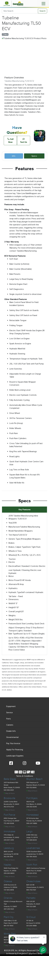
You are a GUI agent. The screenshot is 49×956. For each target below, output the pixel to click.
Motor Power (14, 580)
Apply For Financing (14, 749)
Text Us (23, 142)
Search (42, 11)
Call (10, 140)
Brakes (11, 543)
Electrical (12, 566)
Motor (11, 576)
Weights (12, 615)
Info (13, 156)
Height (11, 607)
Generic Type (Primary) (18, 539)
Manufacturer (14, 527)
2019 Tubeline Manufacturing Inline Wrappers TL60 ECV (23, 517)
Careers (9, 725)
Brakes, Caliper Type (17, 547)
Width (11, 603)
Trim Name (13, 535)
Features (12, 623)
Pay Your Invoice (13, 743)
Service (9, 712)
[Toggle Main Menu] (43, 3)
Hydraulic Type (15, 592)
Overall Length (15, 611)
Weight (12, 619)
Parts (8, 718)
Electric (12, 562)
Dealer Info (11, 731)
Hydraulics (13, 588)
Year (10, 523)
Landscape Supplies (14, 756)
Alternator (13, 584)
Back (6, 34)
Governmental (12, 737)
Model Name (14, 531)
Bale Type (13, 633)
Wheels (12, 555)
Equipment (11, 706)
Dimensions (14, 599)
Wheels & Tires (15, 551)
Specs (34, 156)
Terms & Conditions (24, 776)
